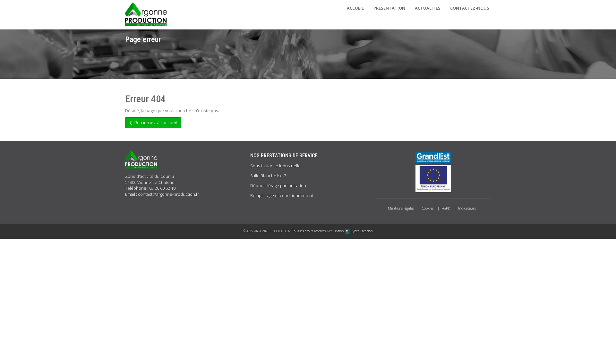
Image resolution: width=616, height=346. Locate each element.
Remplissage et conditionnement (281, 195)
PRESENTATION (389, 8)
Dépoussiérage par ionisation (278, 185)
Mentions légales (401, 208)
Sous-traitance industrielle (275, 166)
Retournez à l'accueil (155, 122)
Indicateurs (467, 208)
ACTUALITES (428, 8)
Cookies (427, 208)
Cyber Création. (361, 231)
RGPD (445, 208)
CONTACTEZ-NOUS (469, 8)
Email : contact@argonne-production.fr (162, 194)
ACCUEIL (355, 8)
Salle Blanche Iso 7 (268, 175)
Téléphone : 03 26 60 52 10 (150, 188)
